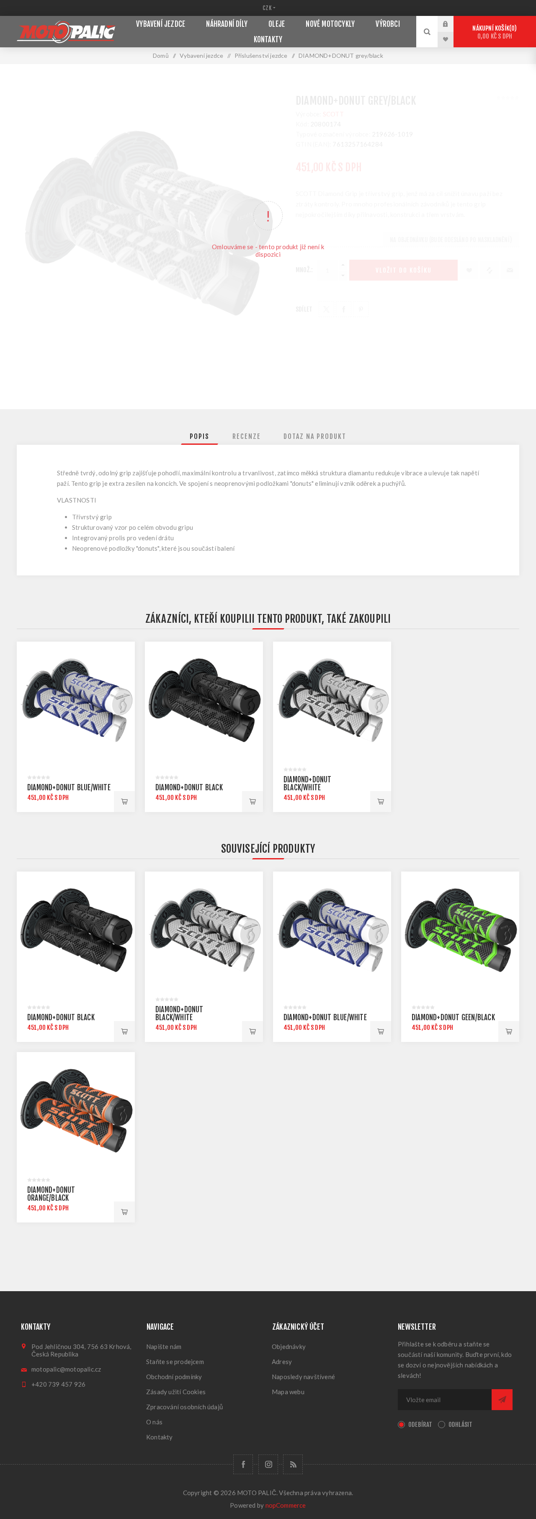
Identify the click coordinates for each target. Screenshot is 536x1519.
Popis (199, 436)
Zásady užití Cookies (176, 1391)
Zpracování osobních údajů (184, 1407)
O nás (154, 1422)
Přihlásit (452, 23)
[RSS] (293, 1464)
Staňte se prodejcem (175, 1361)
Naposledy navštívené (303, 1376)
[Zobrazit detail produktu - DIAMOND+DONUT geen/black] (460, 931)
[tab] (199, 436)
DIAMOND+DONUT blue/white (69, 787)
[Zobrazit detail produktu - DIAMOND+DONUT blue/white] (76, 701)
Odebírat (420, 1425)
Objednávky (289, 1346)
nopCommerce (285, 1505)
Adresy (282, 1361)
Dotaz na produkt (314, 436)
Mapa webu (288, 1391)
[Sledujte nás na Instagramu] (268, 1464)
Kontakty (159, 1437)
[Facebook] (243, 1464)
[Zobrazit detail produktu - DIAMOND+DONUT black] (204, 701)
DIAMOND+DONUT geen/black (453, 1017)
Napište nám (163, 1346)
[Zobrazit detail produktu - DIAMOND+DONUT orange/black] (76, 1111)
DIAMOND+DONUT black (189, 787)
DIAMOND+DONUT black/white (307, 783)
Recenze (246, 436)
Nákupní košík (493, 32)
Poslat (502, 1399)
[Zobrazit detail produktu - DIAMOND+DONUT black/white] (332, 701)
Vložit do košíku (124, 801)
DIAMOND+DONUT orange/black (51, 1194)
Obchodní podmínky (174, 1376)
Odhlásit (460, 1425)
